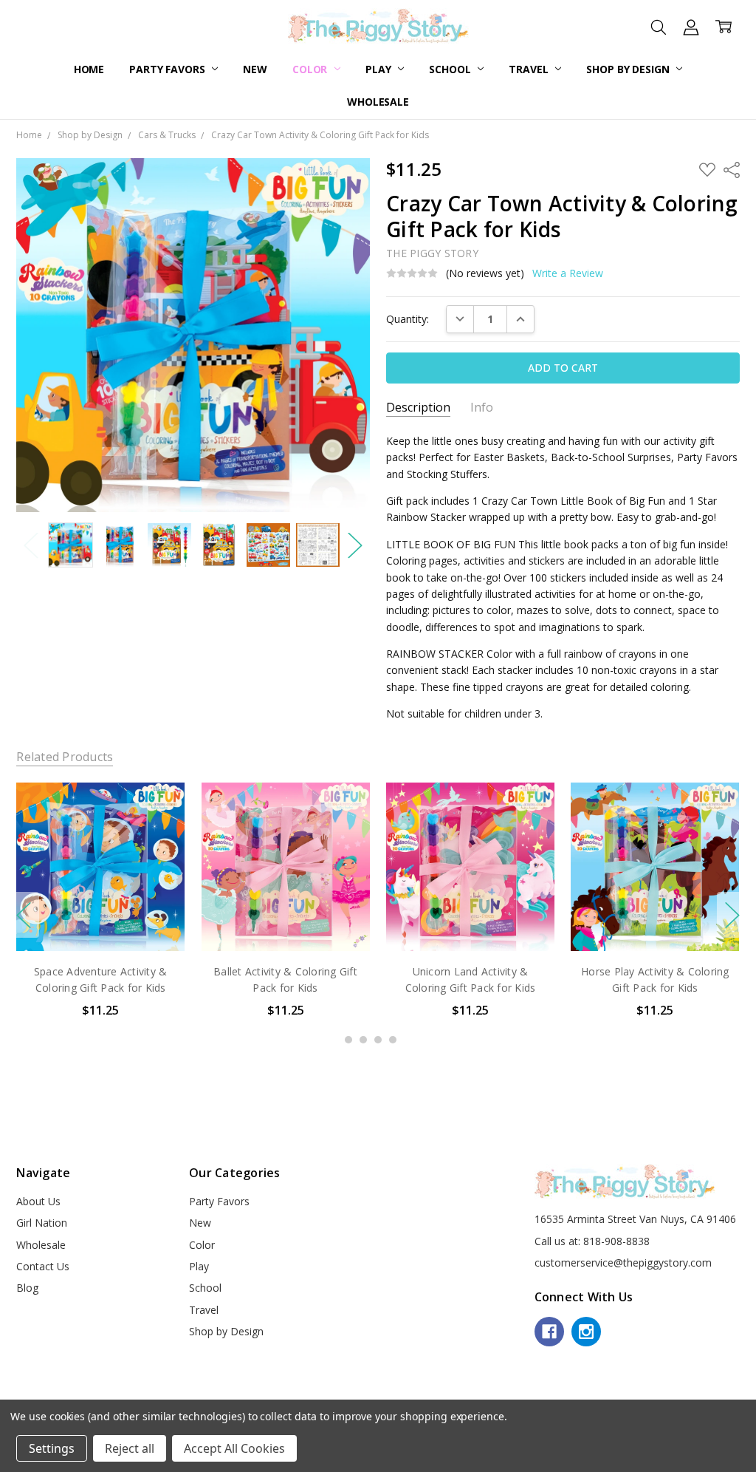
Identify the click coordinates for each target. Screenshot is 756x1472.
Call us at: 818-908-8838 (592, 1241)
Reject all (129, 1448)
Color (311, 69)
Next (355, 545)
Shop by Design (629, 69)
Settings (52, 1448)
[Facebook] (549, 1331)
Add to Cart (101, 920)
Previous (31, 545)
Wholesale (378, 102)
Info (481, 407)
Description (418, 407)
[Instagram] (586, 1331)
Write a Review (567, 273)
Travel (530, 69)
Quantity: (407, 319)
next (732, 915)
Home (89, 69)
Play (379, 69)
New (255, 69)
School (451, 69)
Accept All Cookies (234, 1448)
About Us (38, 1201)
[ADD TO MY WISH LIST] (158, 832)
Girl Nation (41, 1223)
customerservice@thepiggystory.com (623, 1262)
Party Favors (168, 69)
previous (23, 915)
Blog (27, 1288)
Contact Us (42, 1266)
